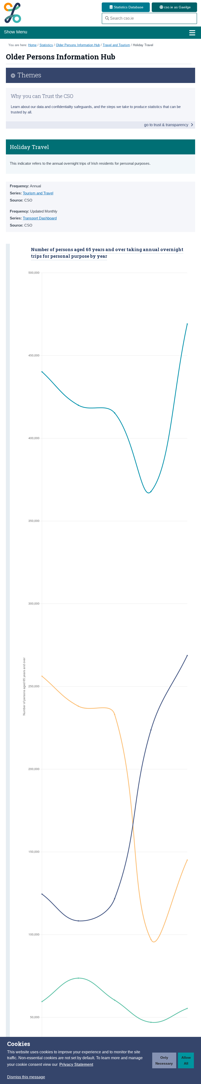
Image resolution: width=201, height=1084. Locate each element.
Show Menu (15, 31)
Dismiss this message (26, 1077)
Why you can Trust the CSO (42, 96)
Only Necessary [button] (164, 1060)
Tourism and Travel (38, 193)
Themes (29, 75)
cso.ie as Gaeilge (177, 7)
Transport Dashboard (40, 218)
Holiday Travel (143, 45)
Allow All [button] (186, 1060)
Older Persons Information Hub (78, 45)
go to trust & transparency (166, 125)
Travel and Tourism (116, 45)
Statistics (46, 45)
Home (32, 45)
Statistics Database (128, 7)
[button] (76, 1064)
